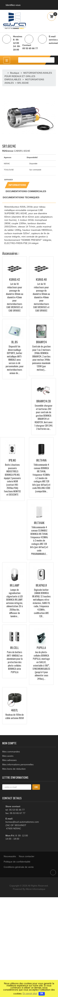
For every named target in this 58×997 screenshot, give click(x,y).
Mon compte (9, 743)
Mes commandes (11, 751)
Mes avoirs (7, 756)
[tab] (17, 185)
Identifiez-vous (13, 5)
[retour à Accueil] (6, 73)
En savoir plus (30, 993)
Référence (7, 151)
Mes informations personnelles (18, 764)
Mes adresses (9, 760)
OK (41, 993)
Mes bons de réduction (14, 769)
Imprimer (8, 180)
